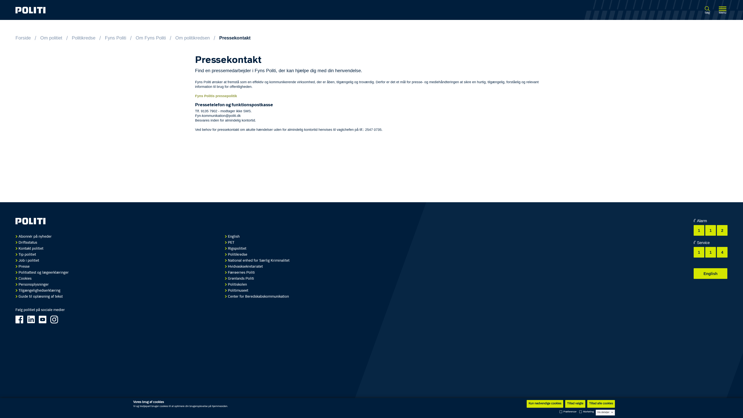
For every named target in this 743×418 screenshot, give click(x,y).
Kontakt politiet (31, 248)
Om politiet (51, 37)
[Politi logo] (162, 10)
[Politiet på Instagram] (55, 319)
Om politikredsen (192, 37)
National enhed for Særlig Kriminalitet (258, 260)
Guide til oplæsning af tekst (41, 296)
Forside (23, 37)
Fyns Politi (115, 37)
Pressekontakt (235, 37)
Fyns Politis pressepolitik (216, 96)
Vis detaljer (603, 412)
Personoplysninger (34, 284)
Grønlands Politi (241, 278)
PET (231, 242)
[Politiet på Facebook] (20, 319)
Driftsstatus (28, 242)
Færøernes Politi (241, 272)
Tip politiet (27, 254)
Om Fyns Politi (151, 37)
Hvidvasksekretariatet (245, 266)
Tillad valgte (575, 403)
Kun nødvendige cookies (545, 403)
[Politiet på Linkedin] (32, 319)
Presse (24, 266)
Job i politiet (29, 260)
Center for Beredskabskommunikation (258, 296)
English (234, 236)
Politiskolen (237, 284)
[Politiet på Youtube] (44, 319)
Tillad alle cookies (601, 403)
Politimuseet (238, 290)
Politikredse (83, 37)
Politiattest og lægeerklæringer (44, 272)
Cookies (25, 278)
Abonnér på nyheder (35, 236)
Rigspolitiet (237, 248)
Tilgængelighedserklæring (39, 290)
